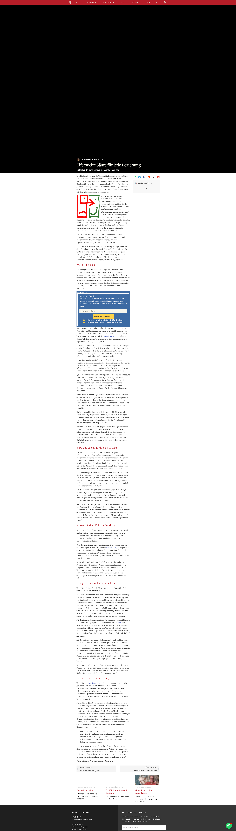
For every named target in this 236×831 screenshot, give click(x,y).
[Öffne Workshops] (113, 2)
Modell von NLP (110, 336)
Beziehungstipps (112, 547)
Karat (119, 623)
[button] (135, 177)
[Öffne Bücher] (139, 2)
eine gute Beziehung (92, 683)
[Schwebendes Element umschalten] (229, 826)
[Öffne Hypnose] (95, 2)
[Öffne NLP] (79, 2)
